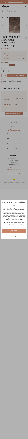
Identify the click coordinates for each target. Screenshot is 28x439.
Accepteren (14, 231)
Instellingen (14, 236)
